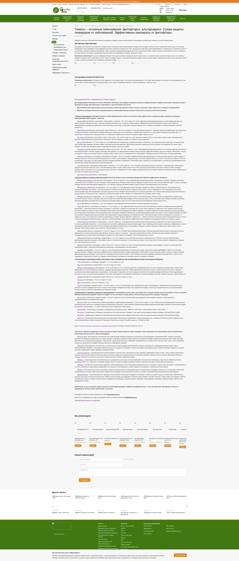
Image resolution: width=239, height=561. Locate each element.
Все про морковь (59, 44)
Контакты (64, 4)
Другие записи (59, 492)
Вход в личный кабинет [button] (127, 526)
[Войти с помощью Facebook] (136, 459)
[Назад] (74, 435)
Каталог (54, 4)
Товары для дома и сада (132, 18)
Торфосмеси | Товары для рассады (171, 18)
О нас (59, 4)
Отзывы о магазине (95, 4)
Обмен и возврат (106, 4)
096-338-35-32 (96, 8)
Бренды (82, 4)
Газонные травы (122, 18)
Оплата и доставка (74, 4)
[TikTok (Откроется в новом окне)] (151, 4)
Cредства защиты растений (80, 18)
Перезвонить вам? (108, 8)
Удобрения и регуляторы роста (67, 18)
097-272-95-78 (82, 8)
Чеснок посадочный (143, 18)
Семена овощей (56, 18)
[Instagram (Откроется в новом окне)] (149, 4)
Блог (87, 4)
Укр (157, 4)
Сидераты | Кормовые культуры (156, 18)
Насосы (182, 18)
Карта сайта (56, 64)
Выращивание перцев (61, 50)
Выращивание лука (60, 47)
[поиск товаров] (152, 11)
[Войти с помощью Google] (139, 459)
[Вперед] (186, 435)
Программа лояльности (60, 73)
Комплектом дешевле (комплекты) (94, 18)
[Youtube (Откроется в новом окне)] (153, 4)
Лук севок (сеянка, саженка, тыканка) (109, 18)
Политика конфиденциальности (120, 4)
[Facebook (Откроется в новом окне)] (147, 4)
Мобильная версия (59, 534)
